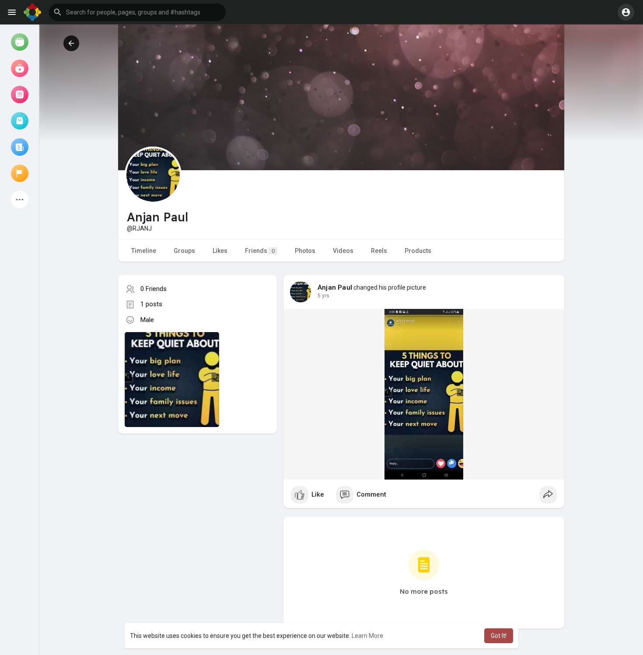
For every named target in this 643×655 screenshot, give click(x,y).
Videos (343, 250)
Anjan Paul (335, 287)
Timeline (143, 250)
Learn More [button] (367, 635)
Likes (220, 250)
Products (418, 250)
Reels (379, 250)
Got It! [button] (499, 635)
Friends (260, 250)
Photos (305, 250)
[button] (137, 12)
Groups (184, 250)
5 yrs (323, 296)
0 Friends (153, 289)
